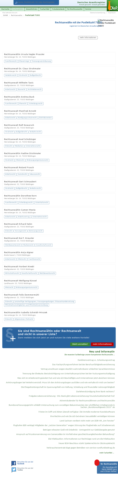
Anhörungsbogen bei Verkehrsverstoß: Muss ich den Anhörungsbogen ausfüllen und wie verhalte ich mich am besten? (60, 382)
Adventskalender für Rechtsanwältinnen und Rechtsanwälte (87, 401)
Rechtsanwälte (16, 15)
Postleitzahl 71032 (32, 15)
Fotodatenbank (58, 9)
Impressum (112, 13)
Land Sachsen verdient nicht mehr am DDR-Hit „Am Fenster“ (87, 421)
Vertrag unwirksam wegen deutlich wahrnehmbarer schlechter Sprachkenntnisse (78, 369)
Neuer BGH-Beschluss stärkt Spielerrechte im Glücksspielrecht (87, 443)
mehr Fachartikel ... (106, 453)
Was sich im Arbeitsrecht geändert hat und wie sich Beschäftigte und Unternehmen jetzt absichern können (66, 378)
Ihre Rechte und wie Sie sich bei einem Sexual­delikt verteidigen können (82, 416)
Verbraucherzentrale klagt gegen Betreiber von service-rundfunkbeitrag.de (81, 448)
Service (88, 9)
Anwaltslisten (31, 9)
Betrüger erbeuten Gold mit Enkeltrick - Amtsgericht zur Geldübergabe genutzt (79, 430)
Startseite (5, 9)
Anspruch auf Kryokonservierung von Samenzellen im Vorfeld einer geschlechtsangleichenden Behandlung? (65, 434)
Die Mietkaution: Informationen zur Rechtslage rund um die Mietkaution (81, 439)
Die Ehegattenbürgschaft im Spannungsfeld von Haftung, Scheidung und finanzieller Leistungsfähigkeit (68, 387)
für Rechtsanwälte (75, 9)
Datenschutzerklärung (97, 13)
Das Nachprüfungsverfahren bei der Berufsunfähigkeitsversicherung (83, 365)
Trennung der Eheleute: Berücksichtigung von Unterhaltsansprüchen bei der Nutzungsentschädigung (68, 374)
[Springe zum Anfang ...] (113, 478)
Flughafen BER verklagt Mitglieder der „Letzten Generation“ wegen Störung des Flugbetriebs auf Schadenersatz (64, 425)
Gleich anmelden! (80, 344)
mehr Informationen (102, 344)
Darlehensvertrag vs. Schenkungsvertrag (96, 360)
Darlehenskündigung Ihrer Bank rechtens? (95, 392)
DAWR (5, 15)
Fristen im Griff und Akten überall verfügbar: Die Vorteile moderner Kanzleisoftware (77, 412)
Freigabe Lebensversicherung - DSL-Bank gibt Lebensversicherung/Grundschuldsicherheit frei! (72, 396)
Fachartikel (44, 9)
